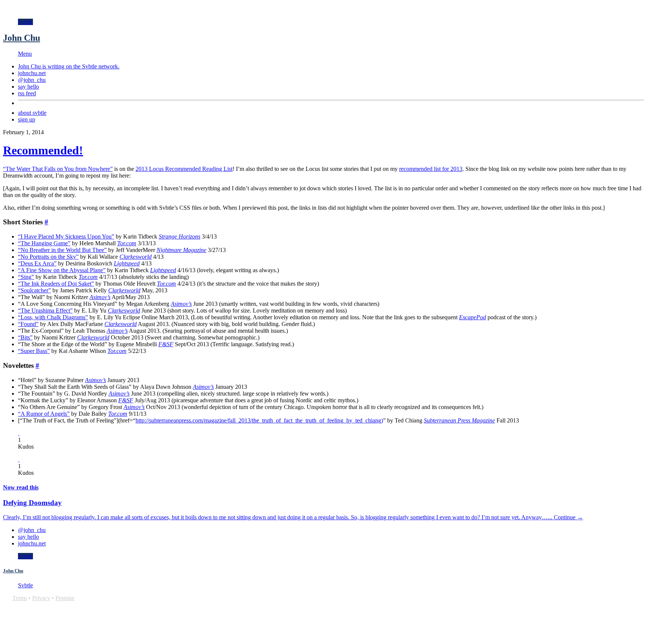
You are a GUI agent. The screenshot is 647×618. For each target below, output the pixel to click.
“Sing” (26, 277)
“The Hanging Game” (44, 243)
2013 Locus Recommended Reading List (184, 169)
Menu (25, 53)
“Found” (28, 324)
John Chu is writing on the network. (68, 66)
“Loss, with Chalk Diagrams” (53, 317)
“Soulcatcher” (34, 290)
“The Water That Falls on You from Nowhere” (58, 169)
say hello (28, 86)
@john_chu (32, 80)
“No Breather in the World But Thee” (62, 250)
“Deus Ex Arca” (37, 263)
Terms (19, 598)
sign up (26, 119)
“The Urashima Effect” (45, 310)
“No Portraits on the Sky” (48, 256)
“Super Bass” (34, 351)
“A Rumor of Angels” (44, 414)
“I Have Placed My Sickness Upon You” (66, 236)
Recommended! (43, 150)
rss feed (27, 93)
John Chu (21, 38)
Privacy (41, 598)
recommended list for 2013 (430, 169)
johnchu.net (32, 73)
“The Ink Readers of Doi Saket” (56, 283)
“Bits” (25, 337)
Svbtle (25, 22)
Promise (65, 598)
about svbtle (32, 113)
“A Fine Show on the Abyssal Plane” (62, 270)
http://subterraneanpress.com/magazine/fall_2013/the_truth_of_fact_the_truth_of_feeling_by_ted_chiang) (259, 420)
